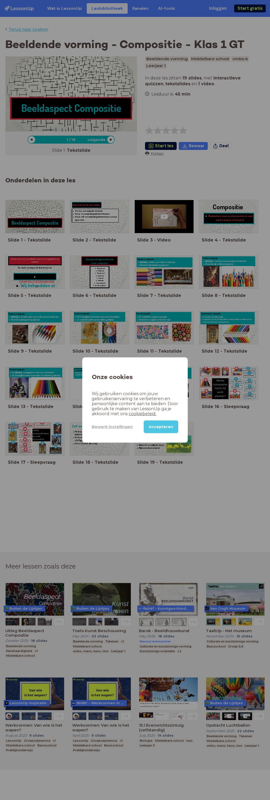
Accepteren (161, 426)
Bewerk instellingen (112, 426)
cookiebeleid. (142, 413)
